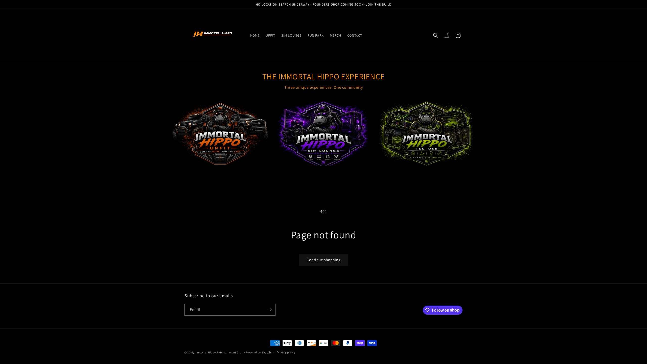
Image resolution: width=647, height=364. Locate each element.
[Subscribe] (269, 310)
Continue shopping (324, 259)
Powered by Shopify (259, 352)
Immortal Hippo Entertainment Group (220, 352)
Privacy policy (285, 352)
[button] (435, 35)
